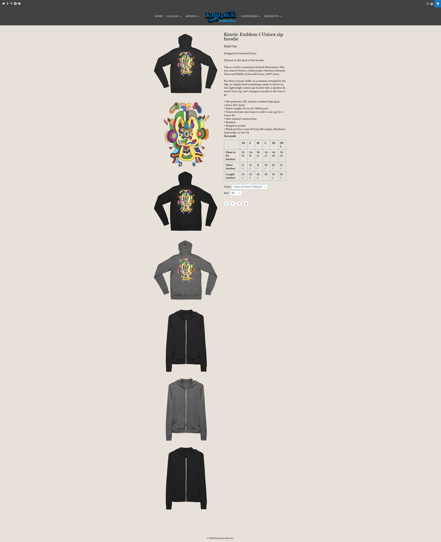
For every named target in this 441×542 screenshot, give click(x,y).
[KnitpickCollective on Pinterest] (12, 4)
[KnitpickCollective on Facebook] (8, 4)
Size (226, 193)
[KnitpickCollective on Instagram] (16, 4)
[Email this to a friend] (246, 203)
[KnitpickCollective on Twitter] (4, 4)
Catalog (172, 16)
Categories (249, 16)
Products (271, 16)
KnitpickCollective (224, 538)
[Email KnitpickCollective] (20, 4)
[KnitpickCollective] (220, 16)
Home (159, 16)
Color (227, 186)
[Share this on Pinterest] (239, 203)
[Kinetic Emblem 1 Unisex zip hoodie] (186, 65)
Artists (191, 16)
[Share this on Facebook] (232, 203)
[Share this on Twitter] (226, 203)
